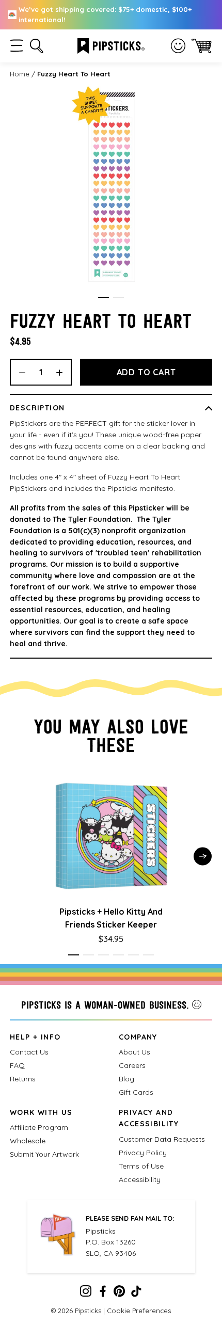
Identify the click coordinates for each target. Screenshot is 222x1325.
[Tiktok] (136, 1293)
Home (19, 74)
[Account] (178, 46)
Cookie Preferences (139, 1310)
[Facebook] (102, 1293)
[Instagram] (85, 1293)
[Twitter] (119, 1293)
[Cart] (202, 46)
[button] (16, 45)
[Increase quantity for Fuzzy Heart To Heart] (63, 372)
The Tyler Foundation (92, 519)
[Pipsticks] (111, 45)
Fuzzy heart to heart (73, 74)
